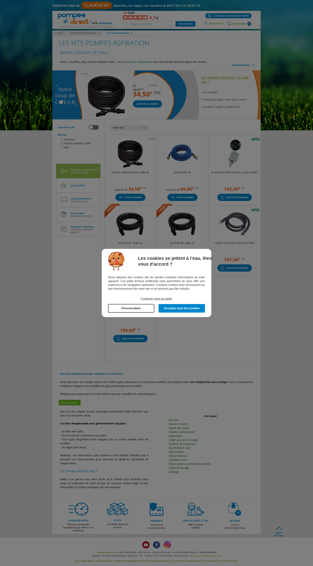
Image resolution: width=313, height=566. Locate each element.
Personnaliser (131, 308)
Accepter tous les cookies (182, 308)
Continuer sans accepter (156, 298)
